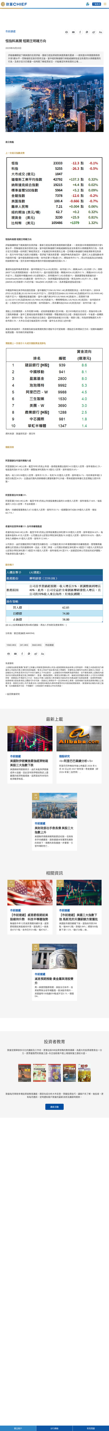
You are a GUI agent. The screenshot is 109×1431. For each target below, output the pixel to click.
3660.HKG (36, 645)
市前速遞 (49, 645)
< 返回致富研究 (12, 694)
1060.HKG (11, 645)
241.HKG (24, 645)
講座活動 (54, 1107)
